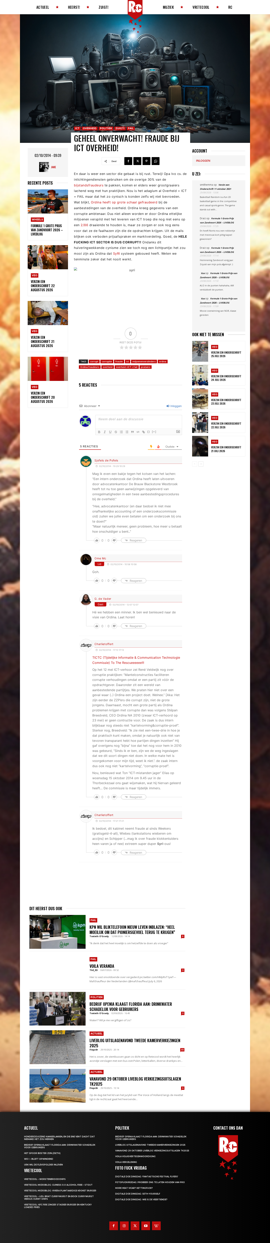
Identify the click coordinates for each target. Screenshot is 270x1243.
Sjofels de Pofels (106, 460)
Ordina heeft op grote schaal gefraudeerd (124, 202)
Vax (203, 273)
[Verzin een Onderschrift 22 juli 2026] (200, 422)
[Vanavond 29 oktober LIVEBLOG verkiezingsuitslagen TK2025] (57, 1086)
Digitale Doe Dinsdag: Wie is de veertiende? (141, 1199)
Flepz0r (94, 1049)
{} (148, 431)
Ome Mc (100, 558)
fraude (119, 361)
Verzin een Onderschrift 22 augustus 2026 (43, 285)
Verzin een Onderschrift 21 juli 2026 (226, 449)
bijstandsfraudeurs (88, 185)
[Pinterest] (146, 161)
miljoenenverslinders (144, 361)
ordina (162, 361)
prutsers (145, 366)
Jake (53, 167)
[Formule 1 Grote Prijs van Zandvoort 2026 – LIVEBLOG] (48, 201)
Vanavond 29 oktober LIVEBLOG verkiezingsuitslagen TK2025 (135, 1081)
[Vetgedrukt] (99, 432)
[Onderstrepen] (110, 432)
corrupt (94, 361)
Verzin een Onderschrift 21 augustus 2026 (42, 341)
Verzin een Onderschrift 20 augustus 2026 (43, 397)
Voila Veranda (102, 966)
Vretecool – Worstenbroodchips (45, 1179)
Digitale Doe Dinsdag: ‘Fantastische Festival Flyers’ (146, 1176)
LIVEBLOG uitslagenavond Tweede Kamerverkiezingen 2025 (135, 1042)
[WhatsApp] (156, 161)
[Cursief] (105, 432)
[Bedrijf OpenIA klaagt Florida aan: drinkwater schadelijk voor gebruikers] (57, 1009)
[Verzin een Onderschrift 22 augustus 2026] (48, 257)
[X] (137, 161)
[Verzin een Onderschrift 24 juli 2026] (200, 375)
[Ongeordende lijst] (127, 432)
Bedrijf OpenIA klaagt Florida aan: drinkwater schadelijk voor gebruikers (131, 1006)
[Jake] (45, 167)
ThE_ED (94, 970)
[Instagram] (124, 1225)
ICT (77, 128)
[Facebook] (128, 161)
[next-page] (200, 464)
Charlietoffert (103, 644)
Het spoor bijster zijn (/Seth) (42, 1153)
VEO (34, 275)
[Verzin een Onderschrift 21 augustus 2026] (48, 313)
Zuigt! (120, 128)
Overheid (89, 128)
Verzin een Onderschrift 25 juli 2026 (226, 354)
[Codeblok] (138, 432)
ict (127, 361)
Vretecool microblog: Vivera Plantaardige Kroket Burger (60, 1190)
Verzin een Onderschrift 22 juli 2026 (226, 425)
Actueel (97, 1033)
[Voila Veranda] (57, 970)
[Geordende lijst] (121, 432)
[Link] (143, 432)
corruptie (107, 361)
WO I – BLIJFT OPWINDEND (38, 1159)
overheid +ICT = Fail (126, 366)
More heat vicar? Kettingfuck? (134, 1188)
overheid (107, 366)
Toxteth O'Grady (99, 936)
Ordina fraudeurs (89, 366)
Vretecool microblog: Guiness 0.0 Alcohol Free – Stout (58, 1185)
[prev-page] (194, 464)
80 (182, 1049)
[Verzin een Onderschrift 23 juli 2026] (200, 398)
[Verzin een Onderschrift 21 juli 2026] (200, 446)
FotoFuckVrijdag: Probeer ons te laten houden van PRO (150, 1182)
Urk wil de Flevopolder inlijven (43, 1164)
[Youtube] (145, 1225)
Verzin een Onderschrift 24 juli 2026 (226, 378)
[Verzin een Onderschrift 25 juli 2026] (200, 351)
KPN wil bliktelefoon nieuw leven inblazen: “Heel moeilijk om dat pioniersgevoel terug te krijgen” (132, 929)
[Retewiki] (156, 1225)
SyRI (116, 253)
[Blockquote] (132, 432)
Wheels (37, 219)
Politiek (106, 128)
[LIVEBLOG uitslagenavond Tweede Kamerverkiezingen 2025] (57, 1047)
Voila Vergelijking (126, 1162)
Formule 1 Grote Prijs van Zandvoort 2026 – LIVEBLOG (47, 229)
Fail (131, 128)
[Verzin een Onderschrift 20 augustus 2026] (48, 369)
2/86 (84, 225)
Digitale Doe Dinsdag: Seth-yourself (137, 1194)
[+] (154, 431)
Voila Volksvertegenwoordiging (135, 1156)
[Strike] (116, 432)
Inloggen (176, 406)
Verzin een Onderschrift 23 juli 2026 (226, 401)
